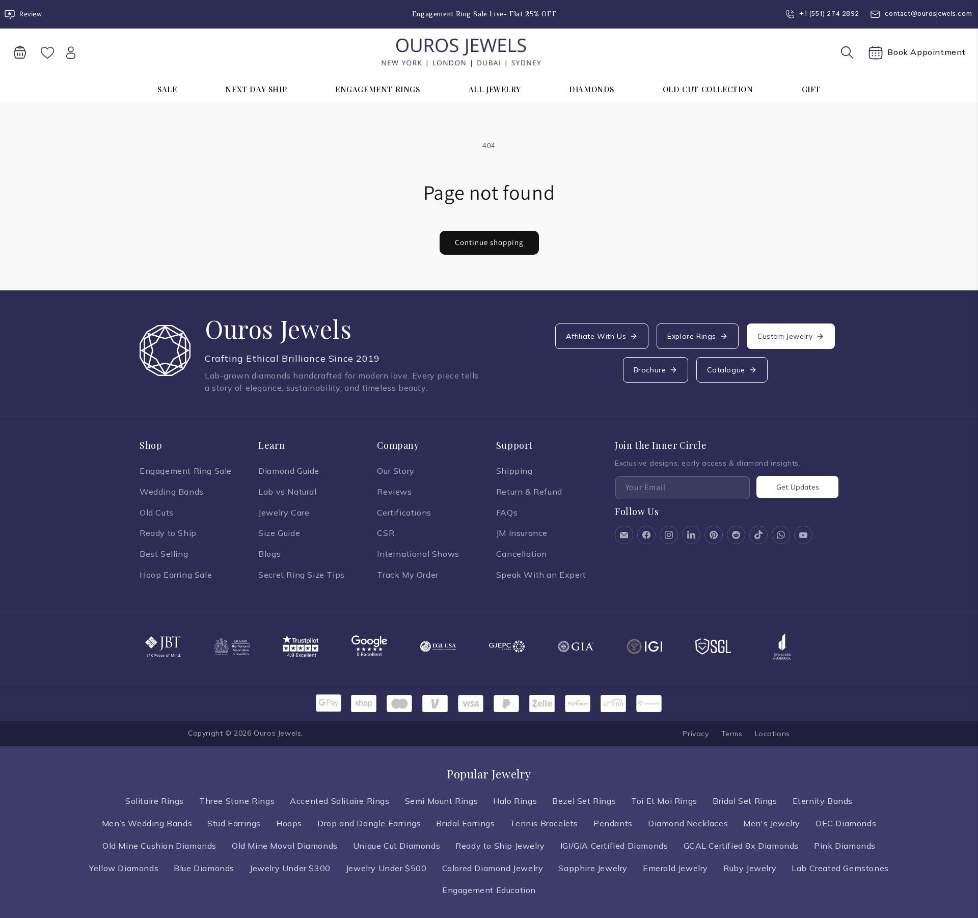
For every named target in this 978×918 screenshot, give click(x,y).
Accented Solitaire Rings (339, 801)
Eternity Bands (823, 801)
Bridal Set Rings (745, 801)
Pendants (613, 823)
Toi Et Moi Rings (664, 801)
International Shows (418, 554)
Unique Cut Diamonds (396, 846)
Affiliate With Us (596, 336)
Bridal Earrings (465, 823)
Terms (732, 733)
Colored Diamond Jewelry (493, 868)
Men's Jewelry (771, 823)
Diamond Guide (288, 471)
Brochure (650, 369)
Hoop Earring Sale (176, 575)
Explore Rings (691, 336)
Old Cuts (157, 512)
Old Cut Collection (708, 89)
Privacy (696, 733)
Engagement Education (489, 890)
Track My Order (407, 575)
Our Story (395, 471)
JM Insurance (522, 533)
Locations (772, 733)
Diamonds (591, 89)
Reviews (394, 492)
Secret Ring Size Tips (301, 575)
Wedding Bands (172, 492)
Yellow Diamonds (123, 868)
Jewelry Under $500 (386, 868)
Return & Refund (529, 492)
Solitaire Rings (154, 801)
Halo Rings (515, 801)
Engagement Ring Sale (186, 471)
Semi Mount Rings (441, 801)
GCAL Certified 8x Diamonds (741, 846)
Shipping (514, 471)
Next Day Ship (256, 89)
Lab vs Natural (287, 492)
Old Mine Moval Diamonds (285, 846)
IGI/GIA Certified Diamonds (614, 846)
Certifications (404, 512)
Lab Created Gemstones (840, 868)
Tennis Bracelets (544, 823)
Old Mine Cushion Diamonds (159, 846)
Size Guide (279, 533)
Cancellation (521, 554)
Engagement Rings (377, 89)
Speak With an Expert (541, 575)
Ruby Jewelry (749, 868)
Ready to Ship (168, 533)
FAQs (507, 512)
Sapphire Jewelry (593, 868)
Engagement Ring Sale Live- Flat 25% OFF (484, 14)
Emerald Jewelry (675, 868)
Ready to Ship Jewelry (500, 846)
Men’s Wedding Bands (147, 823)
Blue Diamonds (204, 868)
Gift (811, 89)
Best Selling (164, 554)
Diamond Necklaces (688, 823)
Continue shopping (489, 242)
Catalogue (726, 369)
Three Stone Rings (237, 801)
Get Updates (797, 487)
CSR (385, 533)
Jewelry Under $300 (290, 868)
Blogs (269, 554)
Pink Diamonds (845, 846)
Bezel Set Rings (584, 801)
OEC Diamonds (846, 823)
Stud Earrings (234, 823)
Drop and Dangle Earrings (369, 823)
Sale (167, 89)
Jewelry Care (283, 512)
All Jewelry (495, 89)
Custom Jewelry (784, 336)
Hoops (289, 823)
